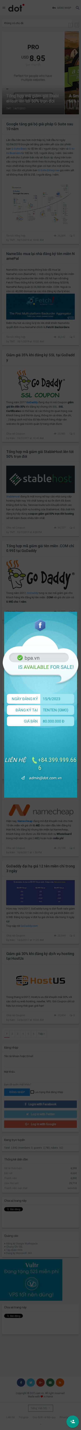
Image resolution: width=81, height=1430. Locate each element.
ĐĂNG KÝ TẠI (27, 710)
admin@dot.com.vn (45, 778)
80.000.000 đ (53, 721)
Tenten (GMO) (55, 710)
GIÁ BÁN (31, 721)
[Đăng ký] (72, 1421)
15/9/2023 (51, 699)
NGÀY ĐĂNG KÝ (25, 699)
